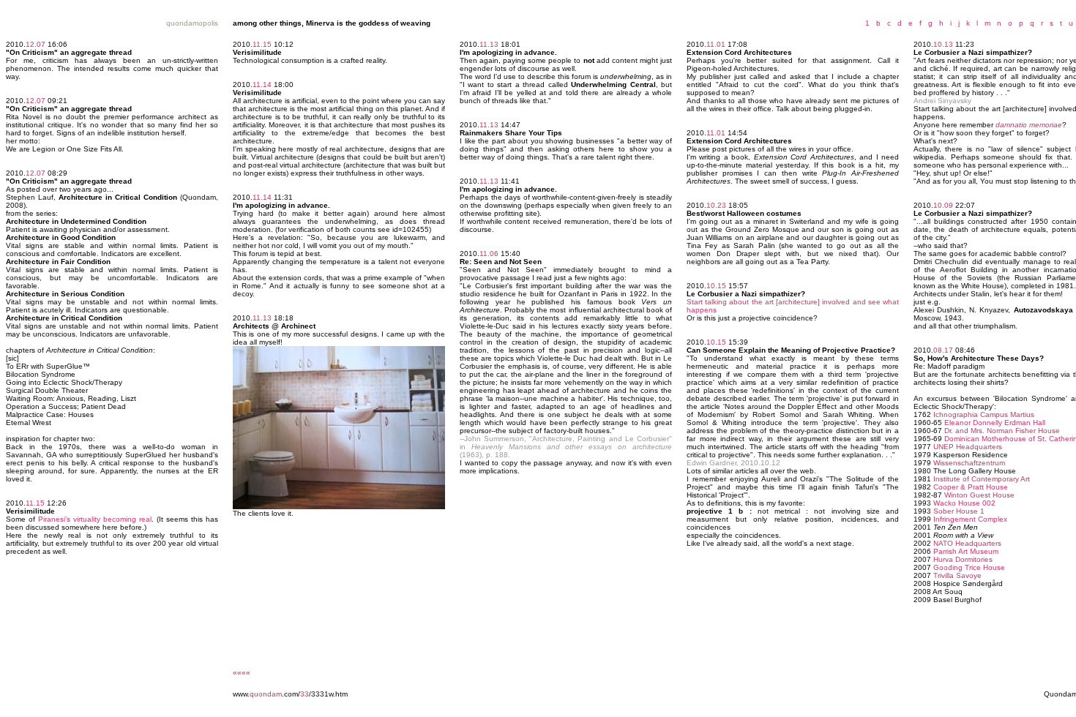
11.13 (262, 318)
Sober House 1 (959, 511)
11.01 (715, 44)
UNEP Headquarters (967, 447)
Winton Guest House (979, 495)
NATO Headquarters (967, 543)
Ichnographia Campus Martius (983, 414)
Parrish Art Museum (965, 551)
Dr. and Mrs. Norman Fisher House (1002, 431)
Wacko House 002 (964, 503)
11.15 (35, 503)
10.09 (943, 205)
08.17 (943, 350)
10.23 (716, 205)
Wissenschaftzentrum (969, 463)
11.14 (262, 84)
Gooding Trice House (969, 567)
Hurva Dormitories (963, 559)
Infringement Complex (970, 519)
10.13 (943, 44)
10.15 (716, 286)
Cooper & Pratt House (970, 487)
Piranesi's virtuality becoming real (95, 519)
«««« (241, 673)
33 (304, 694)
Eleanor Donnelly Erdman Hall (994, 422)
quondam (266, 694)
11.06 (488, 253)
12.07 (35, 44)
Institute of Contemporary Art (981, 479)
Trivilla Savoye (957, 575)
